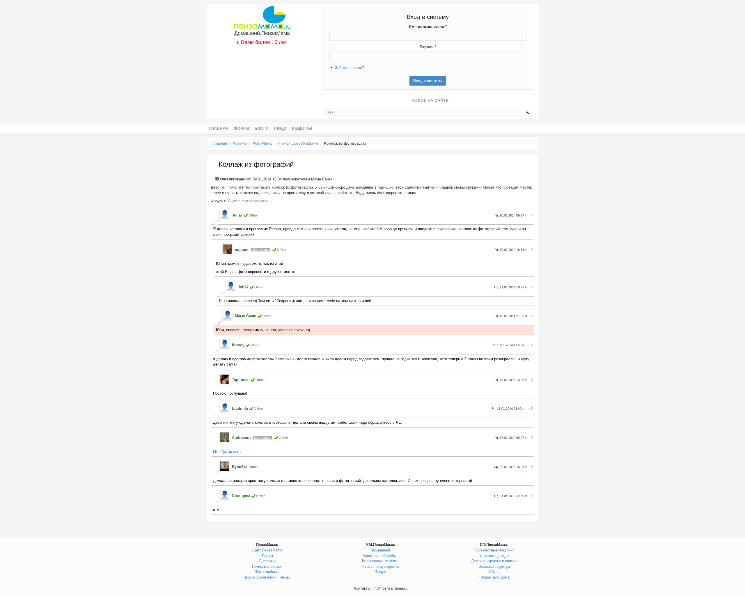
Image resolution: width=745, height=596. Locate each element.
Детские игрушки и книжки (494, 561)
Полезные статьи (267, 566)
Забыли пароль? (349, 67)
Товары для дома (494, 577)
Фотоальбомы (267, 572)
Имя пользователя (428, 26)
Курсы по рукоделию (380, 566)
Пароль (428, 47)
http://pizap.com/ (227, 451)
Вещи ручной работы (380, 556)
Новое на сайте (429, 100)
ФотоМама (262, 143)
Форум (241, 128)
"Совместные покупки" (494, 550)
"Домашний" (380, 550)
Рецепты (302, 128)
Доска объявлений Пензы (267, 577)
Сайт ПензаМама (267, 550)
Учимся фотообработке (297, 143)
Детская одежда (494, 556)
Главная (218, 128)
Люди (280, 128)
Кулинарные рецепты (380, 561)
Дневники (267, 561)
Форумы (240, 143)
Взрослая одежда (494, 566)
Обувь (494, 572)
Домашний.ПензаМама (262, 33)
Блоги (261, 128)
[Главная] (262, 17)
